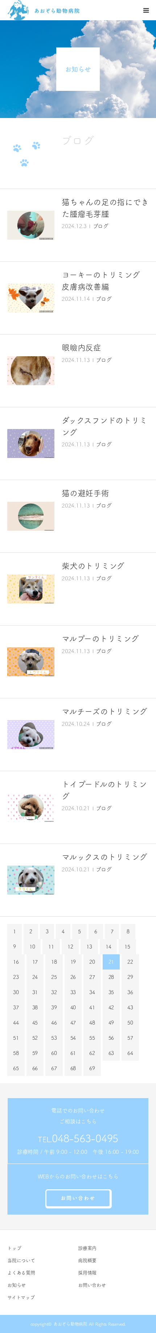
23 (16, 977)
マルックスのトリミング (104, 857)
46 (54, 1022)
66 (35, 1068)
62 (92, 1053)
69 (92, 1068)
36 (130, 992)
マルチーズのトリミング (104, 711)
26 (73, 977)
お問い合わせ (78, 1197)
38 (35, 1007)
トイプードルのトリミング (104, 790)
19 (73, 961)
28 (111, 977)
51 (16, 1037)
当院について (21, 1260)
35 (111, 992)
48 (92, 1022)
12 (70, 946)
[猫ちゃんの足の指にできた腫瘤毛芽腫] (30, 225)
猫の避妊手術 (85, 493)
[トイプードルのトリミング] (30, 807)
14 (108, 946)
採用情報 (87, 1272)
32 (54, 992)
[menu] (146, 10)
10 (32, 946)
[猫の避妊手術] (30, 516)
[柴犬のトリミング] (30, 589)
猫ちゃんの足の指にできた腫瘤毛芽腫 (105, 208)
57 (130, 1037)
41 (92, 1007)
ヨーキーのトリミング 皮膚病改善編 (105, 281)
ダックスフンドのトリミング (104, 426)
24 (35, 977)
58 (16, 1053)
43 (130, 1007)
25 (54, 977)
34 (92, 992)
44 (16, 1022)
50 (130, 1022)
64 (130, 1053)
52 (35, 1037)
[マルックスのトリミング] (30, 880)
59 (35, 1053)
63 (111, 1053)
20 (92, 961)
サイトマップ (21, 1297)
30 (16, 992)
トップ (14, 1248)
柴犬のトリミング (93, 566)
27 (92, 977)
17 (35, 961)
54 (73, 1037)
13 (89, 946)
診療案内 (87, 1248)
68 (73, 1068)
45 (35, 1022)
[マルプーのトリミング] (30, 662)
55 (92, 1037)
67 (54, 1068)
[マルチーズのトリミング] (30, 735)
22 (130, 961)
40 (73, 1007)
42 (111, 1007)
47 (73, 1022)
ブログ (100, 226)
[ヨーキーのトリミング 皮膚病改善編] (30, 298)
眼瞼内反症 (81, 348)
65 (16, 1068)
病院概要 (87, 1260)
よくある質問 (21, 1272)
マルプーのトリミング (100, 639)
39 (54, 1007)
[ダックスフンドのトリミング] (30, 443)
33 (73, 992)
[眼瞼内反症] (30, 371)
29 (130, 977)
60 (54, 1053)
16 (16, 961)
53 (54, 1037)
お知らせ (16, 1285)
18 (54, 961)
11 (51, 946)
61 (73, 1053)
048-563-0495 (85, 1138)
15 (127, 946)
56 (111, 1037)
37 (16, 1007)
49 (111, 1022)
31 (35, 992)
